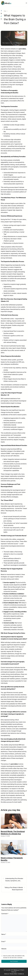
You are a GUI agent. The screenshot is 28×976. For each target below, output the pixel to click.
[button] (1, 10)
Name (3, 934)
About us (6, 973)
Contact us (21, 973)
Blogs (5, 11)
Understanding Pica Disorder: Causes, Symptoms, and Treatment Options (14, 880)
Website (3, 949)
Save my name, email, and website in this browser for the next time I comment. (13, 956)
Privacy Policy (13, 973)
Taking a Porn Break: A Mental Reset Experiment (14, 889)
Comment (4, 913)
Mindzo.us (16, 970)
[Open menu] (26, 3)
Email (3, 941)
